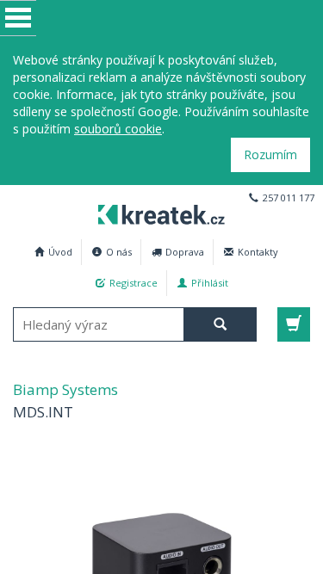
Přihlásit (209, 282)
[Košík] (293, 324)
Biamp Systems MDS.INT (161, 212)
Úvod (60, 251)
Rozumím (270, 154)
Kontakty (258, 251)
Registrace (133, 282)
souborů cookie (118, 128)
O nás (119, 251)
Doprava (184, 251)
